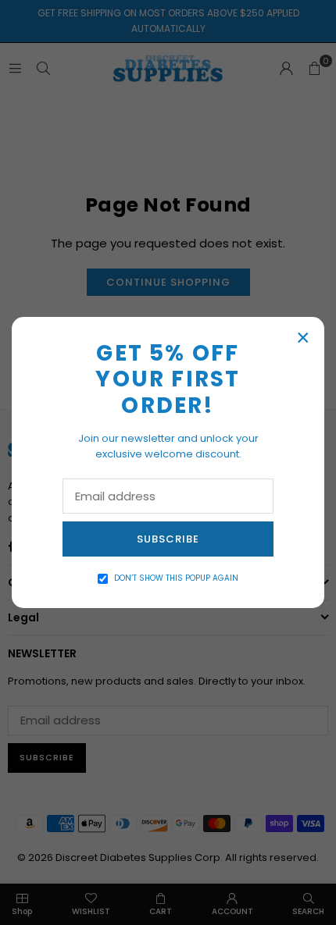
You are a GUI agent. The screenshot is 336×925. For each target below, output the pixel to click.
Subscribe (168, 539)
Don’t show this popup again (176, 578)
